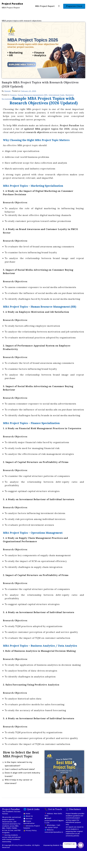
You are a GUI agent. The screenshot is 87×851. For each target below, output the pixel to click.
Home (28, 813)
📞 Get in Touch (53, 809)
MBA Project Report (45, 6)
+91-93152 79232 (51, 827)
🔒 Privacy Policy (30, 830)
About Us (29, 816)
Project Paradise (12, 3)
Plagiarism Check (74, 6)
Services (29, 818)
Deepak (7, 91)
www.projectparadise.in (54, 832)
